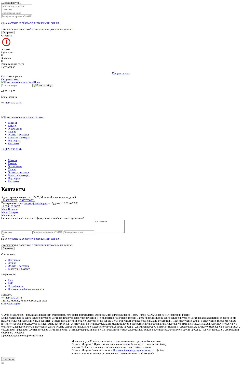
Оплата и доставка (18, 134)
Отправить (8, 248)
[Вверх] (2, 363)
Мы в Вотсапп (9, 209)
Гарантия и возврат (19, 137)
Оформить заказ (121, 73)
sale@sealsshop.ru (10, 303)
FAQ (10, 283)
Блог (10, 280)
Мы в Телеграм (9, 212)
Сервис (12, 131)
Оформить (8, 32)
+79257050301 (27, 200)
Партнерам (14, 140)
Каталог (12, 125)
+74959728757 (9, 200)
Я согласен (8, 359)
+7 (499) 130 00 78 (11, 102)
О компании (15, 128)
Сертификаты (15, 286)
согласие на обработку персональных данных (33, 22)
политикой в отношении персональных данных (46, 29)
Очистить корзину (11, 76)
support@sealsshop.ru (35, 203)
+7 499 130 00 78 (10, 206)
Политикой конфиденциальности (131, 350)
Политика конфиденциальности (26, 289)
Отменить (7, 35)
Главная (12, 122)
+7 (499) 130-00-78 (11, 297)
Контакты (13, 143)
